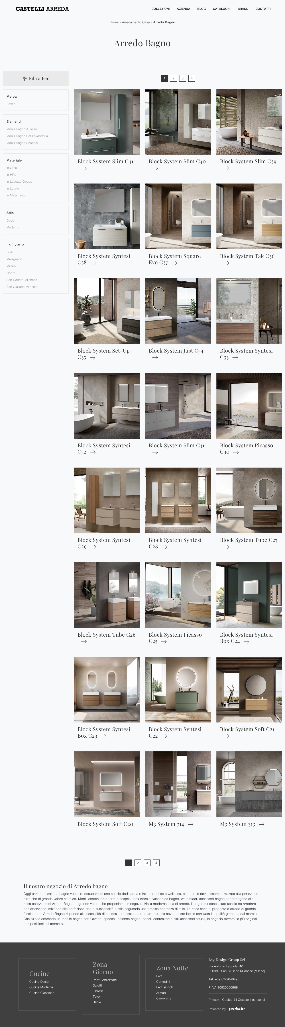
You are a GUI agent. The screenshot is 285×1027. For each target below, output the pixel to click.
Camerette (163, 998)
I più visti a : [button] (16, 245)
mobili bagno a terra (21, 129)
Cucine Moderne (41, 987)
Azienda (183, 8)
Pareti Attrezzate (105, 980)
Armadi (161, 993)
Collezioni (160, 8)
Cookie (227, 999)
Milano (11, 266)
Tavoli (97, 996)
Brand (243, 8)
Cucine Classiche (41, 993)
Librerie (98, 991)
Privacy (214, 999)
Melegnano (14, 259)
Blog (201, 8)
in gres (11, 167)
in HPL (11, 174)
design (11, 220)
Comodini (163, 981)
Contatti (263, 8)
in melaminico (16, 195)
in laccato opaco (19, 181)
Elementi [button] (13, 121)
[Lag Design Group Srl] (79, 9)
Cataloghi (222, 8)
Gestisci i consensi (251, 999)
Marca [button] (11, 97)
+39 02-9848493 (227, 979)
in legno (12, 188)
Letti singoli (164, 987)
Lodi (9, 252)
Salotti (97, 985)
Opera (10, 273)
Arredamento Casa (136, 22)
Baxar (10, 104)
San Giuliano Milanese (22, 287)
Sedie (97, 1002)
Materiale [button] (14, 160)
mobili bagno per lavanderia (27, 136)
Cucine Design (39, 981)
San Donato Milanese (21, 280)
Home (114, 22)
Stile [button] (10, 213)
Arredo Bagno (164, 22)
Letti (159, 976)
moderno (12, 227)
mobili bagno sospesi (22, 143)
